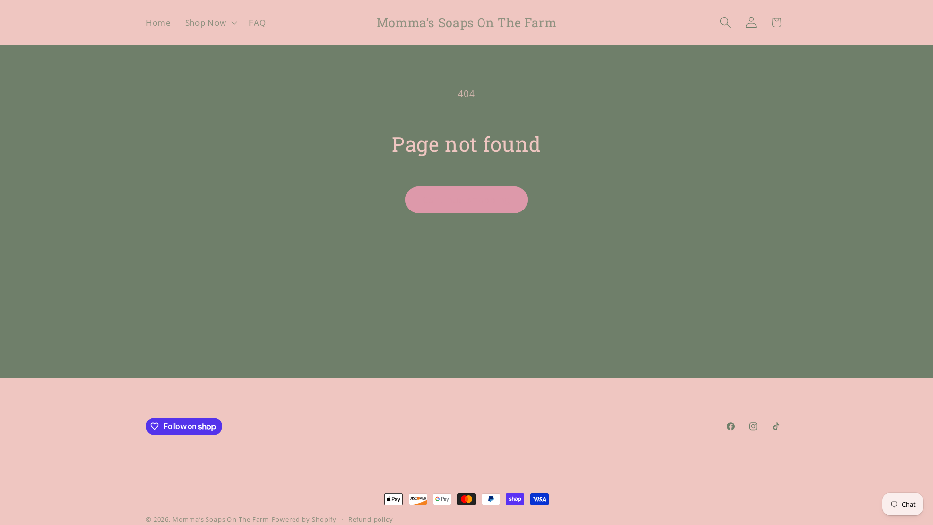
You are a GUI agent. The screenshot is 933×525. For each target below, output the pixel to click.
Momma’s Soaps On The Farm (221, 519)
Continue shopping (466, 200)
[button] (210, 23)
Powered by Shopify (304, 519)
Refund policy (370, 519)
